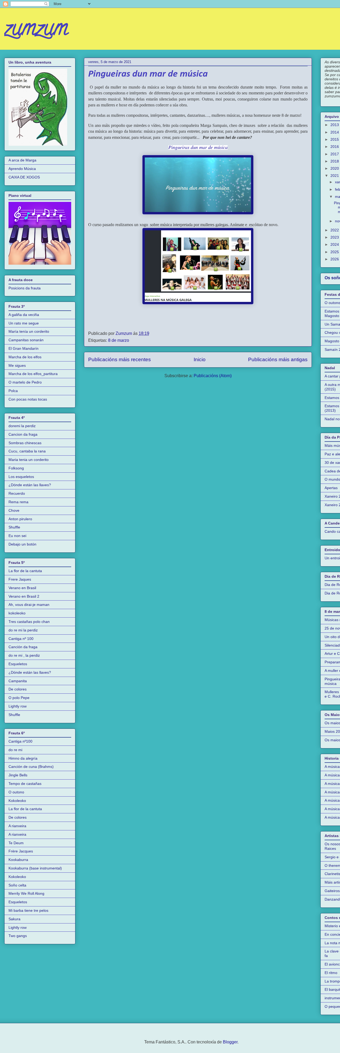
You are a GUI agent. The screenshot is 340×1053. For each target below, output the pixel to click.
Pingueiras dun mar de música (148, 74)
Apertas (331, 488)
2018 (335, 161)
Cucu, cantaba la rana (27, 451)
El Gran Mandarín (23, 348)
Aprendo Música (22, 169)
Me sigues (17, 365)
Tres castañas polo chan (29, 621)
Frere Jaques (19, 579)
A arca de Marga (22, 160)
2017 (335, 154)
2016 (335, 146)
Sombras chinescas (24, 443)
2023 (335, 237)
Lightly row (17, 706)
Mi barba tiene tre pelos (28, 910)
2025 (335, 252)
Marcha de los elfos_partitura (33, 374)
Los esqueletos (21, 477)
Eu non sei (17, 536)
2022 (335, 230)
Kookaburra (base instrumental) (35, 868)
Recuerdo (16, 493)
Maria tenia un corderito (28, 459)
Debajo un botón (22, 544)
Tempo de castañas (24, 783)
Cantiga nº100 (20, 741)
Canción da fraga (22, 647)
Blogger (230, 1042)
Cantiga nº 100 (20, 638)
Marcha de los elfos (24, 357)
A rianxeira (17, 826)
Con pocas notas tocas (27, 399)
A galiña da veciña (23, 315)
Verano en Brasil (22, 588)
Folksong (16, 468)
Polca (13, 391)
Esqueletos (17, 664)
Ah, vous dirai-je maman (28, 604)
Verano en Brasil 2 (23, 596)
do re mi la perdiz (23, 630)
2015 (335, 139)
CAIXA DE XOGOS (24, 177)
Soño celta (17, 885)
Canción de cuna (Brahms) (31, 766)
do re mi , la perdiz (24, 655)
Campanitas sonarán (26, 340)
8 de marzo (118, 340)
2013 (335, 125)
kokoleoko (17, 613)
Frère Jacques (20, 851)
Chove (13, 510)
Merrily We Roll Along (26, 893)
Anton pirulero (20, 519)
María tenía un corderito (28, 331)
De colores (17, 689)
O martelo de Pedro (25, 382)
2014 (335, 132)
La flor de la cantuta (25, 571)
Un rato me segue (23, 323)
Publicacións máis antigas (278, 359)
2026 (335, 259)
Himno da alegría (22, 758)
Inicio (200, 359)
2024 (335, 244)
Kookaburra (18, 860)
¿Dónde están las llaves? (29, 485)
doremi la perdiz (22, 426)
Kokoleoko (17, 800)
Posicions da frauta (24, 288)
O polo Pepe (18, 698)
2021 (335, 175)
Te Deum (16, 843)
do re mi (15, 750)
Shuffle (14, 527)
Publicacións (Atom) (213, 375)
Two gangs (17, 936)
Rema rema (18, 502)
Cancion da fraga (22, 434)
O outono (16, 792)
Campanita (17, 681)
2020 (335, 168)
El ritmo (331, 973)
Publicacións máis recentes (119, 359)
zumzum (36, 30)
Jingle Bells (17, 775)
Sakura (14, 919)
